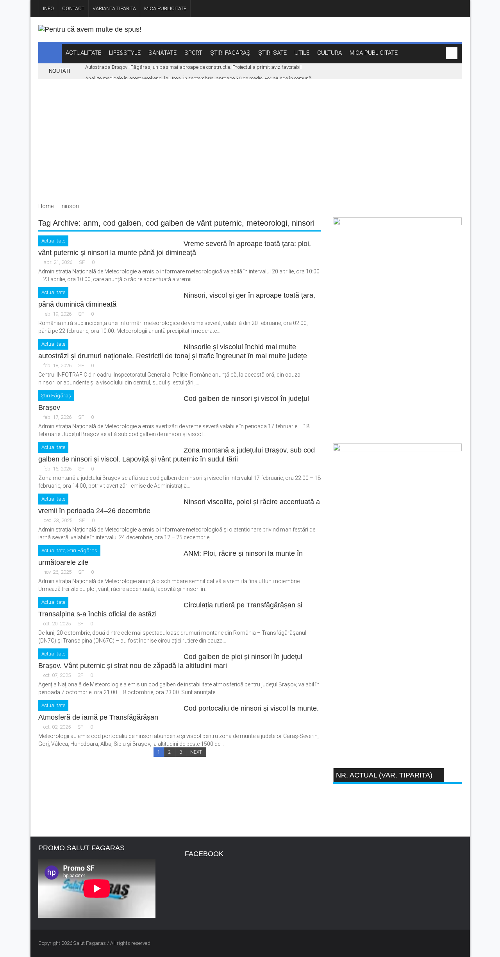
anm (90, 223)
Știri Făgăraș (56, 396)
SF (82, 262)
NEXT (196, 752)
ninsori (303, 223)
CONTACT (73, 8)
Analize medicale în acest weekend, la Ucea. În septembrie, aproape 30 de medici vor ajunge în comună (198, 78)
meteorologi (266, 223)
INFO (48, 8)
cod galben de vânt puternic (194, 223)
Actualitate (53, 241)
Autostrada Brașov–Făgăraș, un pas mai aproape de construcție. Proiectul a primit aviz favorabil (193, 67)
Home (46, 206)
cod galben (122, 223)
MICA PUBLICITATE (165, 8)
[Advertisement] (250, 137)
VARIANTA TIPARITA (114, 8)
